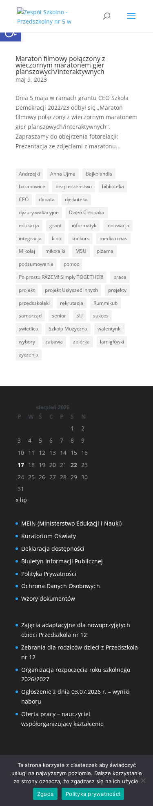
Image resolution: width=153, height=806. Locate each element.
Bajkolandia (99, 173)
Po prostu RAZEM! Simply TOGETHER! (61, 277)
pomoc (71, 264)
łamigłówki (112, 341)
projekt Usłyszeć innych (71, 290)
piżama (105, 251)
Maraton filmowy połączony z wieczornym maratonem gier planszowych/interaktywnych (60, 65)
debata (47, 199)
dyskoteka (76, 199)
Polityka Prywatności (48, 574)
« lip (21, 500)
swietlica (28, 328)
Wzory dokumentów (48, 598)
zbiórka (81, 341)
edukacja (29, 225)
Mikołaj (27, 251)
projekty (117, 290)
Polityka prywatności (93, 794)
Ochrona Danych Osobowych (60, 586)
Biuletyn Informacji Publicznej (62, 561)
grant (55, 225)
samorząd (30, 315)
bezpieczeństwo (73, 186)
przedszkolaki (34, 303)
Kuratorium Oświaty (48, 536)
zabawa (54, 341)
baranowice (32, 186)
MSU (80, 251)
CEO (24, 199)
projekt (27, 290)
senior (59, 315)
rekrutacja (71, 303)
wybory (27, 341)
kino (56, 238)
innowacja (117, 225)
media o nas (113, 238)
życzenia (28, 354)
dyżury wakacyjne (39, 212)
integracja (30, 238)
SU (79, 315)
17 (21, 465)
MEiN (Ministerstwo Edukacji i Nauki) (71, 523)
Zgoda (45, 794)
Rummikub (105, 303)
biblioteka (113, 186)
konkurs (80, 238)
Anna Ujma (62, 173)
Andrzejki (29, 173)
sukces (101, 315)
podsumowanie (36, 264)
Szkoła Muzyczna (68, 328)
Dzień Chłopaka (86, 212)
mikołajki (55, 251)
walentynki (110, 328)
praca (119, 277)
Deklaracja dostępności (52, 548)
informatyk (84, 225)
